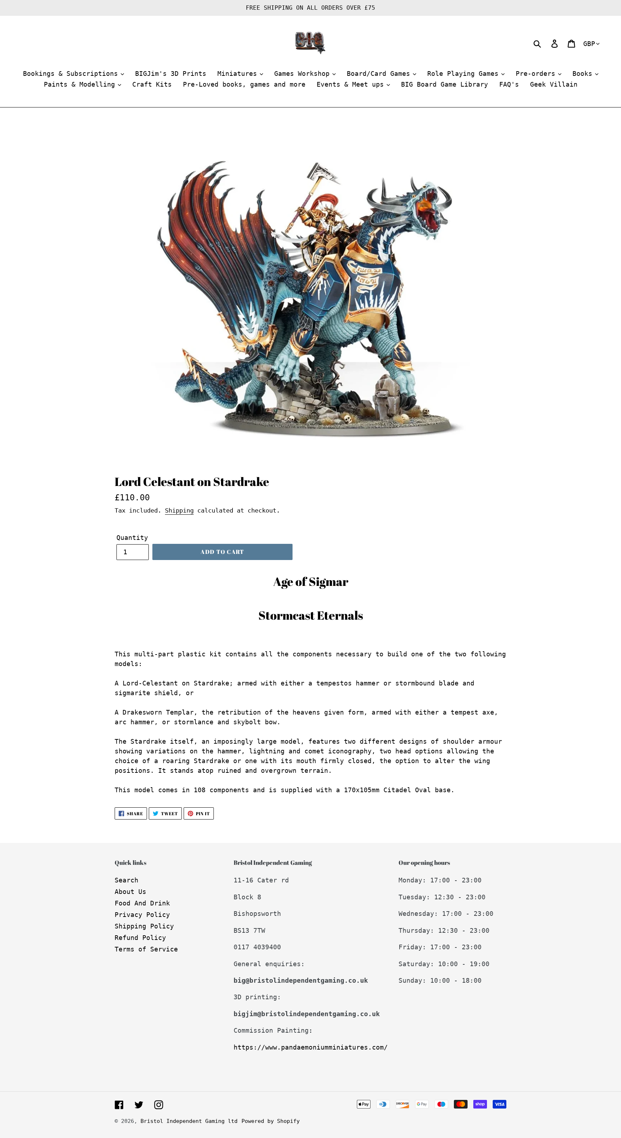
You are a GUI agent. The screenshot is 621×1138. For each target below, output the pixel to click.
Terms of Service (146, 949)
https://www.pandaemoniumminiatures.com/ (311, 1047)
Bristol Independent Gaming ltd (189, 1121)
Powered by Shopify (271, 1121)
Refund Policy (140, 937)
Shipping (179, 510)
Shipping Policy (144, 926)
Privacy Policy (142, 914)
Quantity (132, 537)
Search (126, 880)
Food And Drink (142, 903)
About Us (130, 891)
